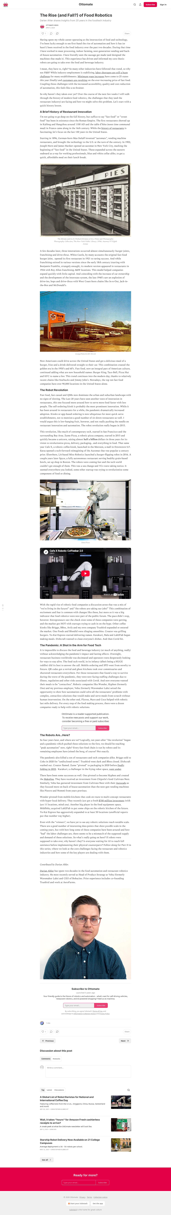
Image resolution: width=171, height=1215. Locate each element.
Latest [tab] (49, 1090)
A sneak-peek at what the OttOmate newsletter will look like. (66, 1126)
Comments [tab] (45, 1059)
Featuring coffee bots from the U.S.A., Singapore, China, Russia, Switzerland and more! (72, 1105)
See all (45, 1160)
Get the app (98, 1203)
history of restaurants (112, 128)
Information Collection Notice (85, 1014)
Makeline (49, 779)
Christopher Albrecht (59, 1109)
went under (115, 769)
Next (123, 1041)
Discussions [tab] (59, 1090)
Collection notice (100, 1197)
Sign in (163, 4)
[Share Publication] (140, 4)
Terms (89, 1197)
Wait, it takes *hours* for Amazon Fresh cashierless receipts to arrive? (70, 1121)
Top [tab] (42, 1090)
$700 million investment (111, 801)
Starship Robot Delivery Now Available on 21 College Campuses (70, 1141)
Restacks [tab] (56, 1059)
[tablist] (51, 1058)
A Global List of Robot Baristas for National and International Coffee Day (67, 1099)
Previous (49, 1041)
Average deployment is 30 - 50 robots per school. (61, 1146)
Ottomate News (52, 25)
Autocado (121, 783)
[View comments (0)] (51, 33)
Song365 (53, 1129)
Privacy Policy (104, 1014)
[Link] (36, 112)
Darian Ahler (47, 871)
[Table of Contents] (3, 607)
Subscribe (150, 4)
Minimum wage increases (91, 76)
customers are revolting (75, 80)
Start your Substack (79, 1203)
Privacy (82, 1197)
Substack (73, 1210)
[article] (85, 1105)
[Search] (134, 4)
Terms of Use (97, 1011)
